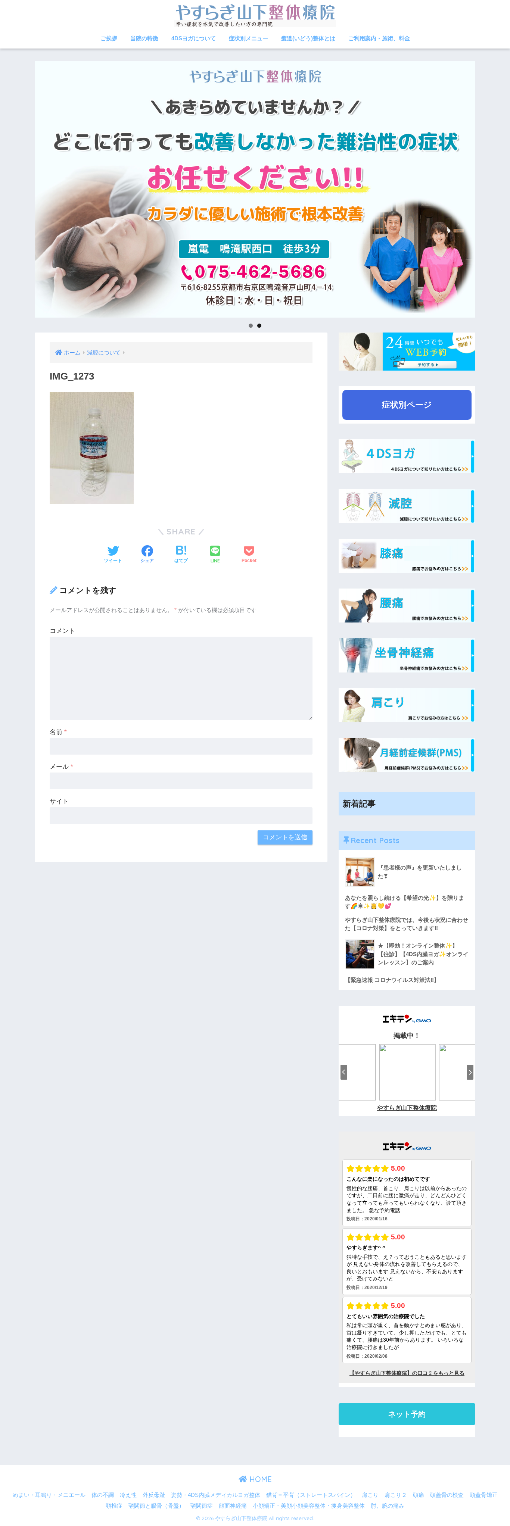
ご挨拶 (108, 38)
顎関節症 (201, 1506)
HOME (259, 1479)
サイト (59, 801)
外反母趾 (154, 1495)
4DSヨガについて (193, 38)
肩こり (370, 1495)
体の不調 (102, 1495)
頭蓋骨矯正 (484, 1495)
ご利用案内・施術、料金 (379, 38)
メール (61, 766)
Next (488, 187)
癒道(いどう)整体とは (308, 38)
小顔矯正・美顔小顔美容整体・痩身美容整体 (309, 1506)
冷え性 (128, 1495)
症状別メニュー (248, 38)
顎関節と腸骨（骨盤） (156, 1506)
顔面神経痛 (233, 1506)
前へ (21, 187)
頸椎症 (114, 1506)
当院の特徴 (144, 38)
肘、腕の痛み (387, 1506)
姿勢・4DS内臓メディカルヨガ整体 (215, 1495)
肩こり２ (396, 1495)
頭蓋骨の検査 (447, 1495)
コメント (62, 630)
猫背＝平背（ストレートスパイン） (311, 1495)
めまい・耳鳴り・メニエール (49, 1495)
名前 (58, 732)
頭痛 (418, 1495)
